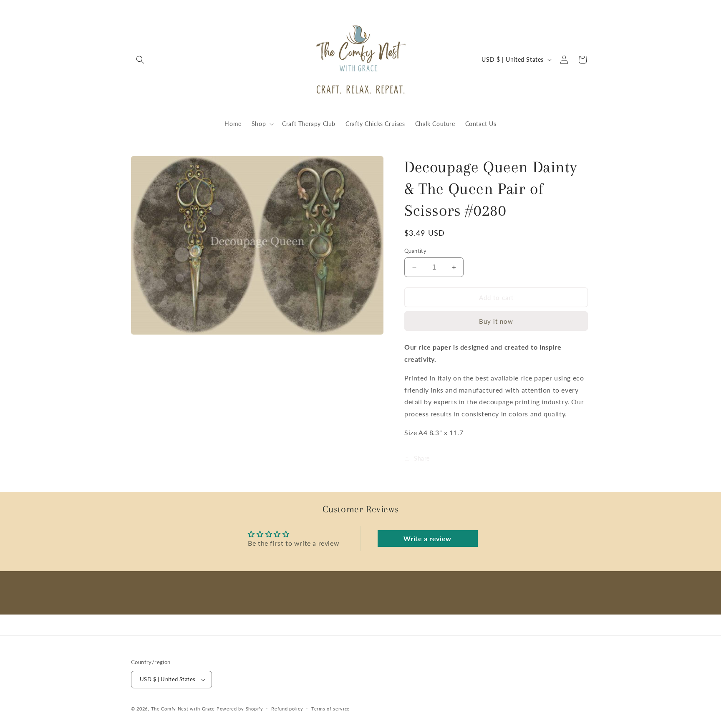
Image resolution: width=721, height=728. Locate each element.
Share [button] (422, 458)
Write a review (427, 538)
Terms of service (330, 708)
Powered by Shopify (240, 708)
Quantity (415, 250)
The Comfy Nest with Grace (183, 708)
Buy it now (496, 321)
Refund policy (287, 708)
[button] (140, 59)
